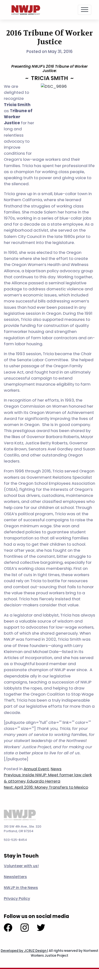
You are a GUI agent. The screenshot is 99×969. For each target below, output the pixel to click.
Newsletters (15, 877)
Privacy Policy (17, 898)
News (56, 769)
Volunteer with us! (21, 866)
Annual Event (36, 769)
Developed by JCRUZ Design (24, 950)
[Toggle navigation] (84, 10)
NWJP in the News (21, 887)
